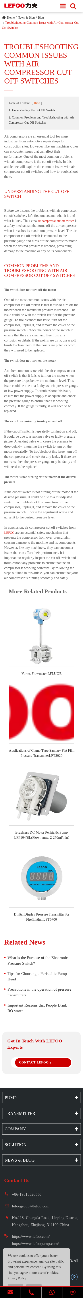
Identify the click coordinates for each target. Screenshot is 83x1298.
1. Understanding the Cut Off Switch (32, 110)
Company (15, 1128)
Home (11, 17)
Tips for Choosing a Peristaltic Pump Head (37, 976)
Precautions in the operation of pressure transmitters (39, 992)
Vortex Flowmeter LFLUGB (41, 673)
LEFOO (9, 532)
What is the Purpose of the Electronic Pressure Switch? (38, 960)
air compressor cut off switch (56, 221)
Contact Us (16, 1180)
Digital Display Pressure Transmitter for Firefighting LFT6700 (41, 916)
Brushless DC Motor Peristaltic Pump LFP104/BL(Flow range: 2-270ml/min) (41, 834)
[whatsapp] (52, 1292)
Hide (37, 103)
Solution (15, 1144)
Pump (11, 1097)
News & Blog (26, 17)
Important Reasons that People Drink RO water (37, 1008)
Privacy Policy (17, 1278)
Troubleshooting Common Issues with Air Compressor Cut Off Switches (41, 64)
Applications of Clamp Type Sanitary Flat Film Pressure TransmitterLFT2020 (41, 753)
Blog (41, 17)
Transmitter (20, 1113)
